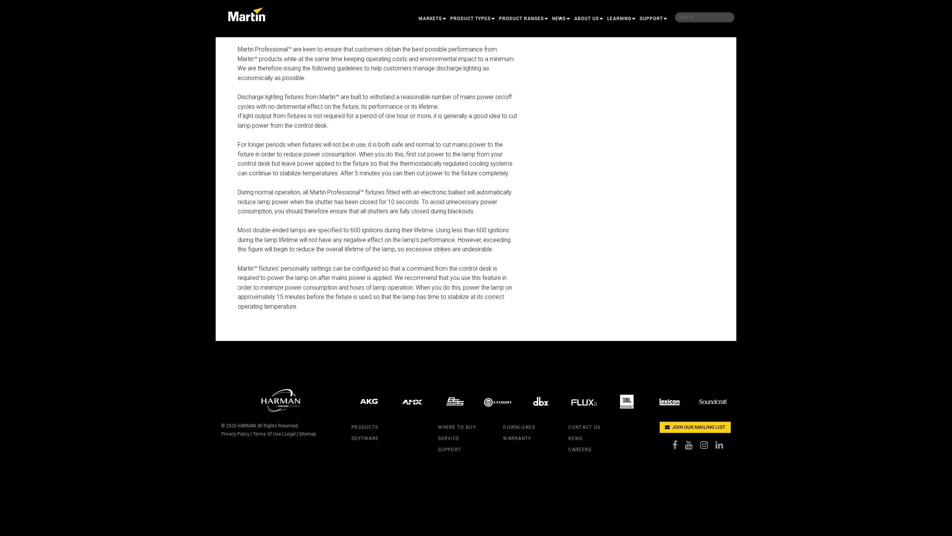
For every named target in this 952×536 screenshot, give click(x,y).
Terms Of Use (267, 434)
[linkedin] (723, 446)
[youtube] (692, 446)
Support (651, 18)
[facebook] (678, 446)
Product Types (470, 18)
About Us (586, 18)
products (364, 427)
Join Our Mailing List (698, 427)
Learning (619, 18)
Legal (290, 434)
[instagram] (707, 446)
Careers (579, 449)
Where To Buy (457, 427)
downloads (519, 427)
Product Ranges (521, 18)
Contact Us (584, 427)
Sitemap (307, 434)
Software (365, 438)
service (448, 438)
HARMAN (247, 425)
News (559, 18)
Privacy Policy (235, 434)
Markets (430, 18)
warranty (517, 438)
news (575, 438)
